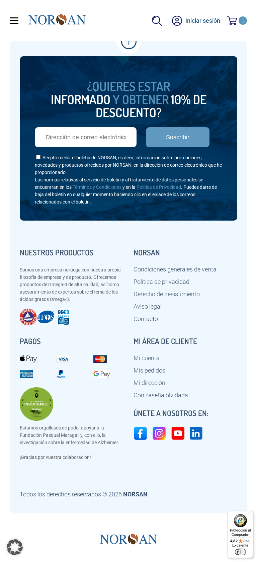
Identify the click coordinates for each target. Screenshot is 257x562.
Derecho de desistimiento (167, 294)
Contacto (146, 319)
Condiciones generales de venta (175, 269)
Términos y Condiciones (97, 187)
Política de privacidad (161, 281)
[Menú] (249, 514)
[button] (14, 547)
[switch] (240, 552)
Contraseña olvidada (161, 395)
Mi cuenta (147, 358)
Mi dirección (149, 383)
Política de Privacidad (159, 187)
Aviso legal (148, 306)
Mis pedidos (149, 370)
